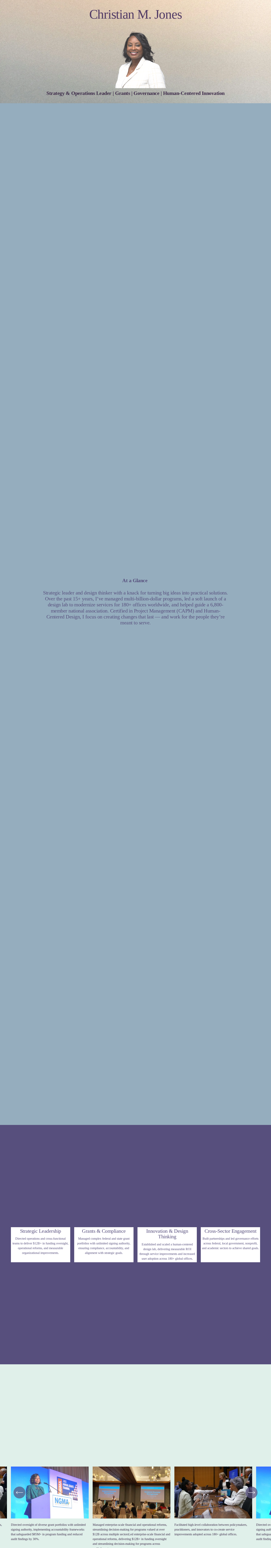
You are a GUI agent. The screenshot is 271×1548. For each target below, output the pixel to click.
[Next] (252, 1492)
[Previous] (19, 1492)
